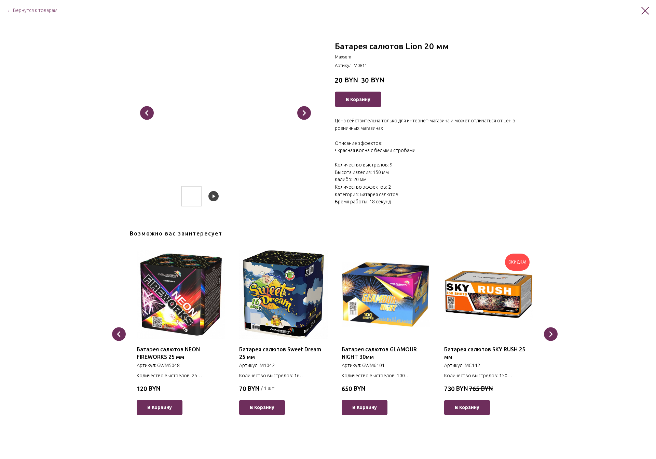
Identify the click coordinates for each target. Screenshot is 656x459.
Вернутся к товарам (35, 10)
